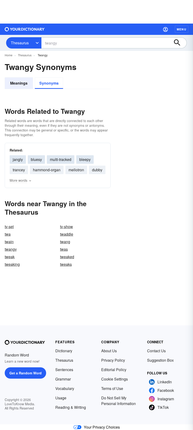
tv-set (9, 226)
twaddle (66, 234)
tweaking (12, 264)
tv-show (66, 226)
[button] (165, 29)
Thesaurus (20, 42)
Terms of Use (112, 388)
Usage (60, 398)
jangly (18, 159)
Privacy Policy (113, 360)
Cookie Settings (114, 379)
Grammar (63, 379)
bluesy (36, 159)
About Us (109, 350)
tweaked (67, 256)
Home (8, 55)
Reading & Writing (70, 407)
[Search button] (179, 43)
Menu (181, 29)
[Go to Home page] (25, 29)
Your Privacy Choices (102, 427)
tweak (10, 256)
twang (65, 241)
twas (64, 249)
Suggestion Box (160, 360)
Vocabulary (64, 388)
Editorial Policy (113, 369)
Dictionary (63, 350)
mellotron (76, 169)
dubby (97, 169)
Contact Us (156, 350)
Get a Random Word (25, 373)
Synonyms (49, 83)
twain (9, 241)
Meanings (19, 83)
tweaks (66, 264)
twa (8, 234)
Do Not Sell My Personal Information (118, 400)
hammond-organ (46, 169)
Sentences (64, 369)
